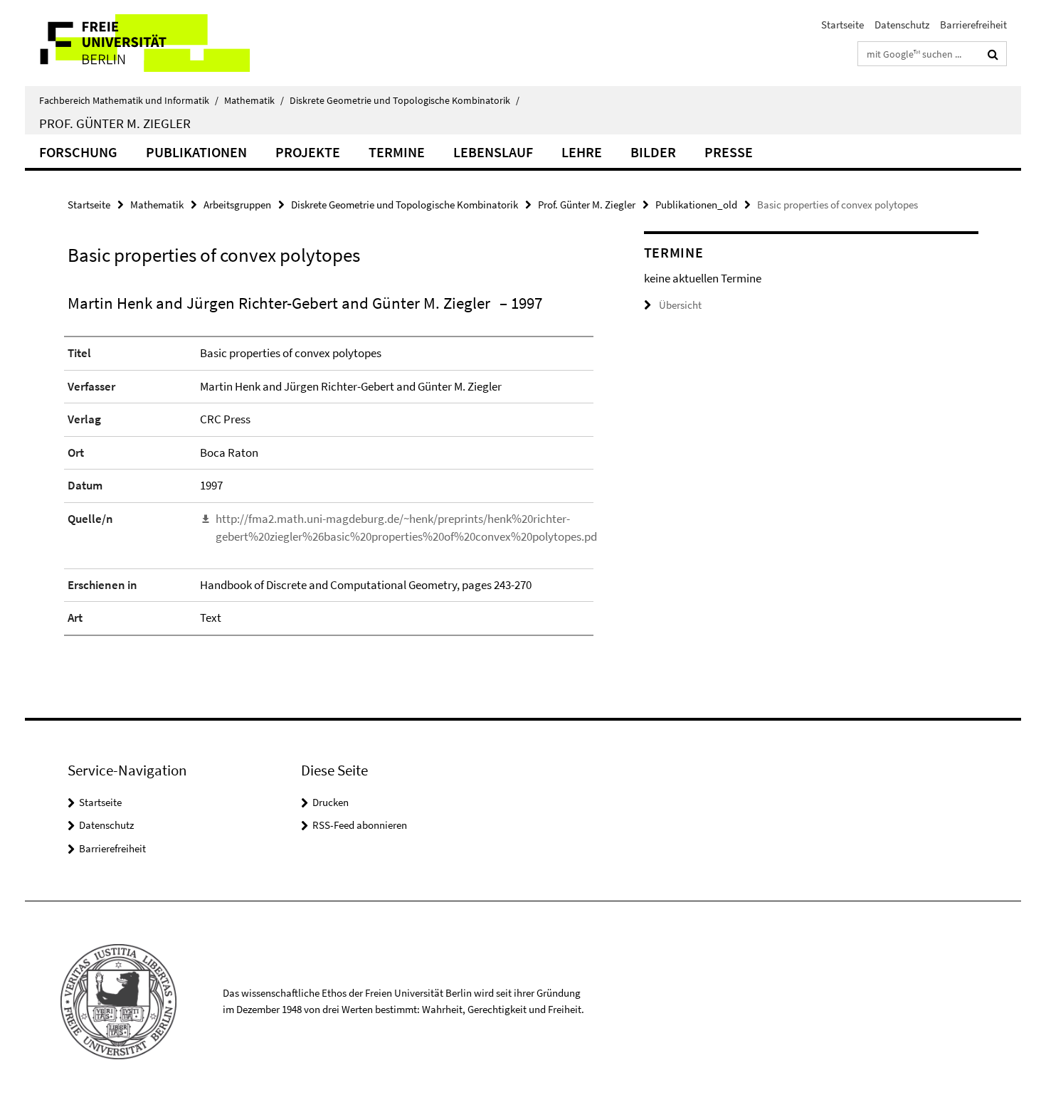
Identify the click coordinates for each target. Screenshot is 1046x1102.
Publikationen (196, 152)
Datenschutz (902, 24)
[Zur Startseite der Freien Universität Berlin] (144, 43)
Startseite (842, 24)
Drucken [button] (330, 802)
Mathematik (254, 100)
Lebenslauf (493, 152)
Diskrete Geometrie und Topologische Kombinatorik (404, 100)
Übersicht (680, 305)
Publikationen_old (696, 204)
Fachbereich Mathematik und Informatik (128, 100)
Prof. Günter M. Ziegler (115, 123)
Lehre (581, 152)
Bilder (653, 152)
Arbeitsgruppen (237, 204)
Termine (397, 152)
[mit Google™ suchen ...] (993, 54)
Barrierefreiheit (973, 24)
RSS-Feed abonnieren (359, 825)
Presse (728, 152)
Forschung (78, 152)
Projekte (307, 152)
